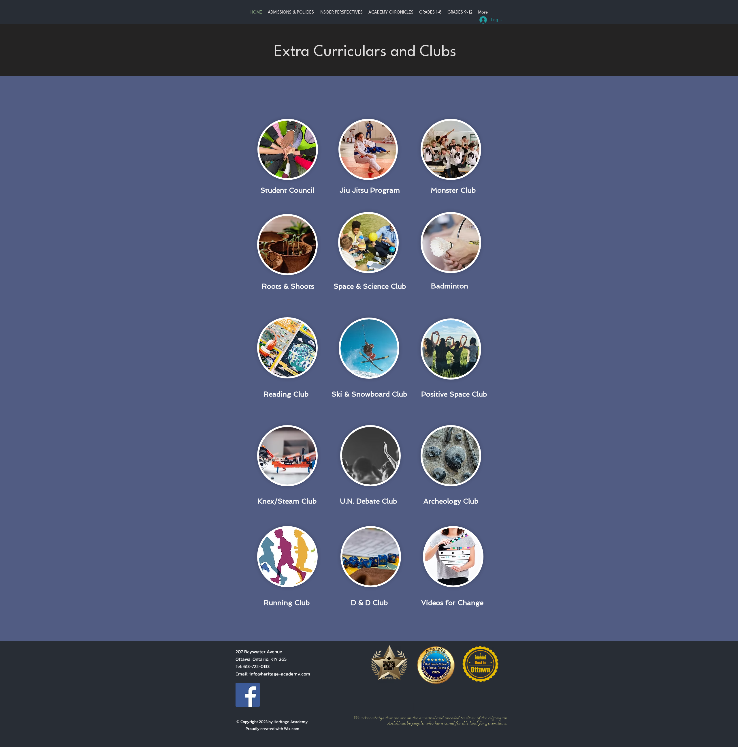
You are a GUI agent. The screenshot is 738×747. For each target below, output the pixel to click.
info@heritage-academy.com (279, 673)
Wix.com (291, 729)
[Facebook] (248, 695)
